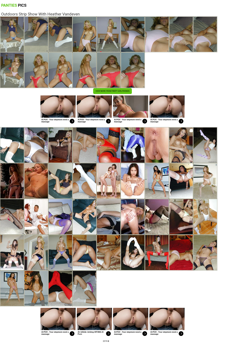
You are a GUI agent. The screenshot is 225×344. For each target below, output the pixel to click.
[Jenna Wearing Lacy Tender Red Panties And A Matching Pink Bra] (205, 181)
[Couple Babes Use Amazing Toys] (109, 181)
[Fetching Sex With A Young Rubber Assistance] (157, 145)
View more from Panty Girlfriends (112, 91)
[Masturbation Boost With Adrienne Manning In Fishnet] (60, 181)
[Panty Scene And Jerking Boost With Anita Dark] (181, 252)
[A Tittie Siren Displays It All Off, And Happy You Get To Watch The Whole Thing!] (12, 181)
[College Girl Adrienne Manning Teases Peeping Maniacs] (84, 288)
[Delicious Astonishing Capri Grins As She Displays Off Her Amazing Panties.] (133, 252)
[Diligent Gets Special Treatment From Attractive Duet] (36, 217)
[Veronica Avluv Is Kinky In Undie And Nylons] (12, 217)
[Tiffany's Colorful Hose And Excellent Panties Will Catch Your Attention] (157, 181)
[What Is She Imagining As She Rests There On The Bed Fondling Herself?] (109, 217)
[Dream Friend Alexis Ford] (60, 145)
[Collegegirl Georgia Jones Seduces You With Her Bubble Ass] (205, 145)
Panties (13, 5)
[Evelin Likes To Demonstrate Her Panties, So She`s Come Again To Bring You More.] (84, 181)
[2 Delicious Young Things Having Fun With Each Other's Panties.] (12, 252)
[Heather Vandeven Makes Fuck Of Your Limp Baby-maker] (36, 252)
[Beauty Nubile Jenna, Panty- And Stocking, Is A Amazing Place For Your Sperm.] (181, 217)
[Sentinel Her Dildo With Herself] (133, 181)
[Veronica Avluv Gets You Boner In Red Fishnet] (84, 145)
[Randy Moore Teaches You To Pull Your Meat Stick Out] (109, 252)
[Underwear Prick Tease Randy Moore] (60, 252)
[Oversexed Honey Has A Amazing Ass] (133, 217)
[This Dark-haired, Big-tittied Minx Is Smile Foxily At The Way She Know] (157, 217)
